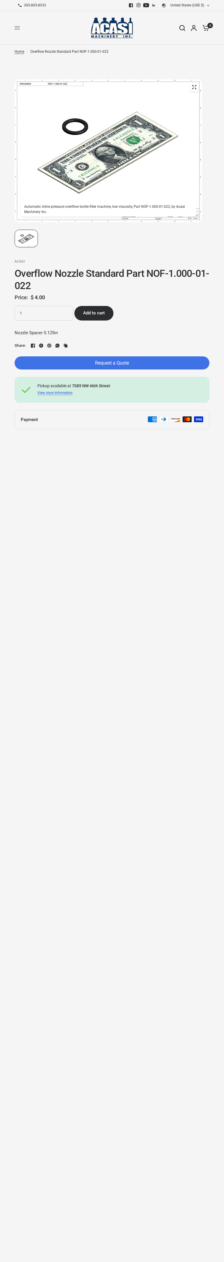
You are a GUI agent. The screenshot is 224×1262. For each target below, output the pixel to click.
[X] (41, 345)
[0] (204, 28)
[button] (26, 238)
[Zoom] (194, 87)
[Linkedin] (154, 5)
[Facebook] (131, 5)
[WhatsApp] (57, 345)
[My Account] (194, 28)
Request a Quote (112, 363)
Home (19, 52)
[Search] (182, 28)
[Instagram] (138, 5)
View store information (55, 393)
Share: (20, 345)
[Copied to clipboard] (65, 345)
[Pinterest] (49, 345)
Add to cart (94, 313)
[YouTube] (146, 5)
